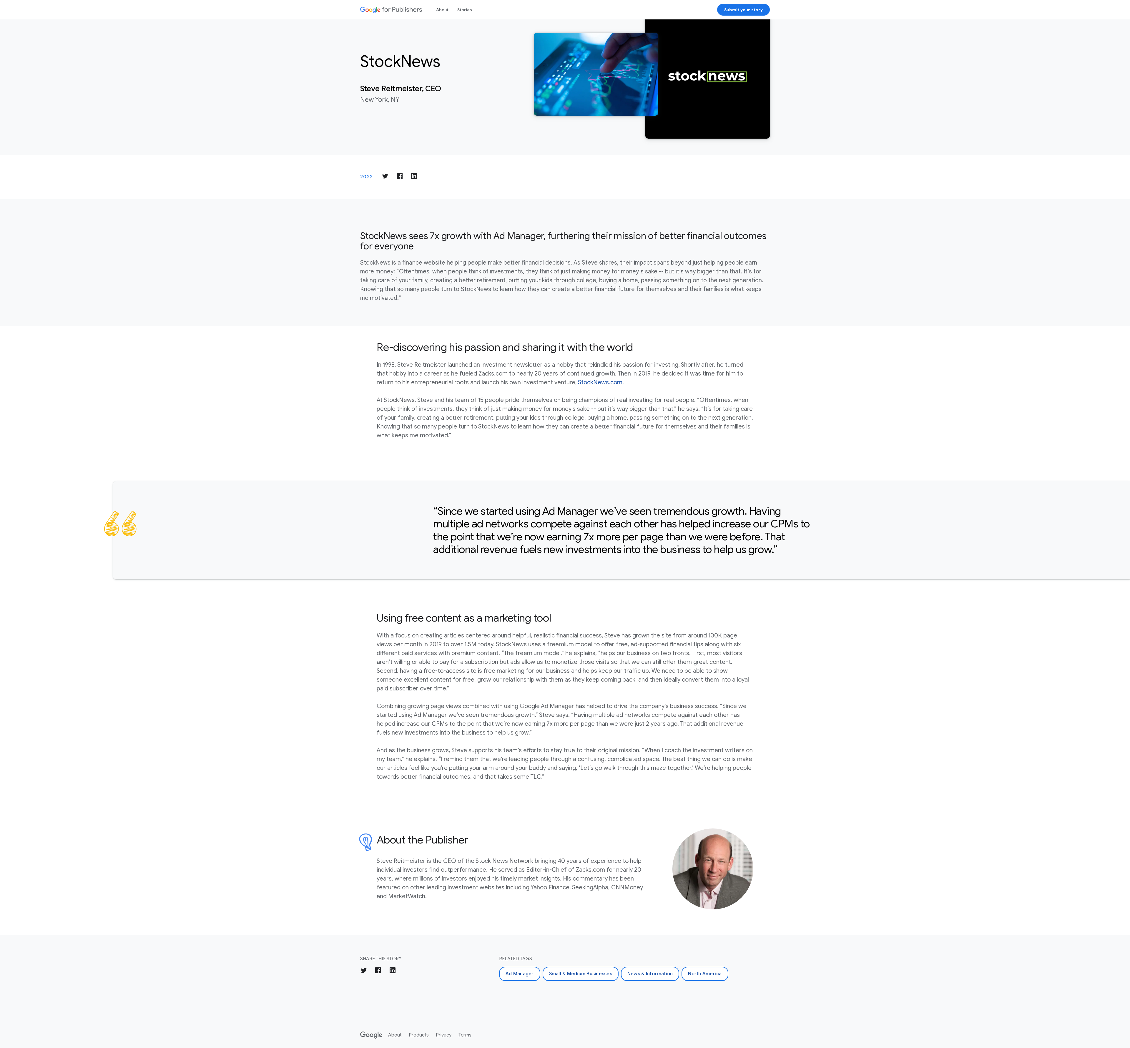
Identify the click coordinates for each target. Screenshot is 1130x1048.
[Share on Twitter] (385, 177)
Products (419, 1035)
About (442, 9)
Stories (464, 9)
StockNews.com (600, 382)
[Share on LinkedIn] (414, 177)
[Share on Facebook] (399, 177)
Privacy (443, 1035)
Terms (464, 1035)
